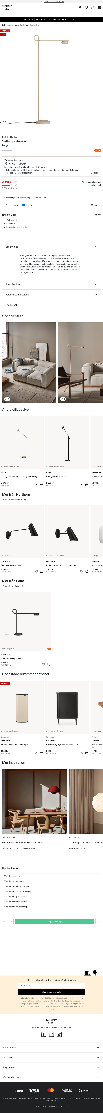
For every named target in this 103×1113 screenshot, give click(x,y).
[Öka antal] (12, 921)
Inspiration (8, 1067)
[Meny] (99, 7)
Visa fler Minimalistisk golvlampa (18, 891)
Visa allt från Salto (11, 586)
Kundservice (9, 1047)
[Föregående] (5, 80)
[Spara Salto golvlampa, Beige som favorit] (98, 921)
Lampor (15, 25)
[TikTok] (59, 1034)
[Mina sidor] (80, 7)
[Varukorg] (93, 7)
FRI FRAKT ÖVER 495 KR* (54, 2)
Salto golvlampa (36, 25)
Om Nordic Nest (11, 1077)
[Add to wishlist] (36, 485)
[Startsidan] (7, 7)
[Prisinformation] (16, 182)
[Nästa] (98, 80)
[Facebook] (44, 1034)
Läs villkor (52, 1009)
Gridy (4, 137)
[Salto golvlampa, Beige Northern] (51, 79)
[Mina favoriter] (86, 7)
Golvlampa (24, 25)
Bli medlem (94, 171)
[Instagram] (51, 1034)
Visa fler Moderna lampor (15, 901)
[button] (7, 150)
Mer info (95, 205)
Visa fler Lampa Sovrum (14, 881)
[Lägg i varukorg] (41, 484)
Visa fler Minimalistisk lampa (16, 907)
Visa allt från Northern (12, 499)
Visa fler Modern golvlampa (16, 886)
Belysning (6, 25)
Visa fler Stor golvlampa (14, 896)
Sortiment (8, 1057)
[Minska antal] (4, 921)
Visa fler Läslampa (12, 876)
